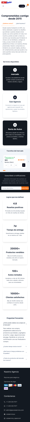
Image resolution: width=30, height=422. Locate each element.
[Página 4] (13, 170)
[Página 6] (19, 170)
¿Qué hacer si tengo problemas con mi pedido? (13, 352)
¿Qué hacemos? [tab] (20, 23)
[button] (3, 6)
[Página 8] (26, 170)
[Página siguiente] (28, 161)
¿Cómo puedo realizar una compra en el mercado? (14, 324)
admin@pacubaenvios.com (15, 410)
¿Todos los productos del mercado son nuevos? (13, 359)
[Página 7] (22, 170)
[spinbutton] (11, 165)
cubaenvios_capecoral (13, 418)
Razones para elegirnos (11, 377)
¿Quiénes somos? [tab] (8, 23)
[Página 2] (7, 170)
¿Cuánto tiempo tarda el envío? (12, 346)
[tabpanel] (15, 41)
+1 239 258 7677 (11, 402)
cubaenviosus (10, 414)
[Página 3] (10, 170)
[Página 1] (4, 170)
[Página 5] (16, 170)
